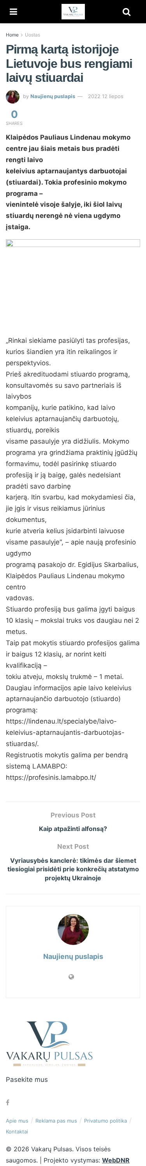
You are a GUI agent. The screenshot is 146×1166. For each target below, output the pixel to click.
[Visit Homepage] (73, 11)
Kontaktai (17, 1131)
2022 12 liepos (105, 96)
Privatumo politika (105, 1121)
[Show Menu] (13, 11)
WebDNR (116, 1160)
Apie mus (17, 1121)
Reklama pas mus (56, 1121)
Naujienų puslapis (52, 96)
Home (12, 35)
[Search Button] (126, 11)
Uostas (32, 35)
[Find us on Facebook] (7, 1102)
